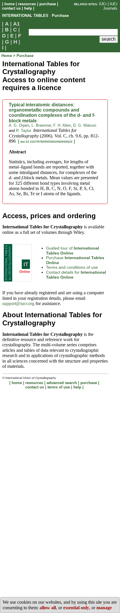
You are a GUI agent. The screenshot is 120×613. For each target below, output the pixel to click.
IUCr (103, 4)
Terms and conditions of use (72, 267)
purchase (47, 4)
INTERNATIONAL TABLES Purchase (35, 15)
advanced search (62, 383)
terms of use (58, 387)
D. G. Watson (84, 125)
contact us (11, 8)
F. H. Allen (62, 125)
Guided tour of (72, 250)
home (9, 4)
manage (104, 607)
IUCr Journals (110, 6)
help (28, 8)
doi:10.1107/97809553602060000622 (46, 141)
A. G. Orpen (19, 125)
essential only (76, 607)
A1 (16, 24)
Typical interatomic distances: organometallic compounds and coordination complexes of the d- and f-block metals (52, 112)
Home (7, 55)
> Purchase (23, 55)
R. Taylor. (24, 130)
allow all (48, 607)
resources (27, 4)
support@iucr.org (18, 303)
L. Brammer (41, 125)
